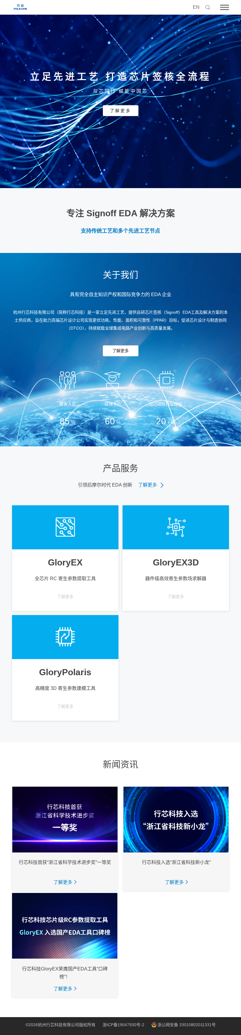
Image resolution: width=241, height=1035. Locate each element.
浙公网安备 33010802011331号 (187, 1025)
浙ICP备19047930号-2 (123, 1025)
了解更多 (120, 110)
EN (196, 7)
